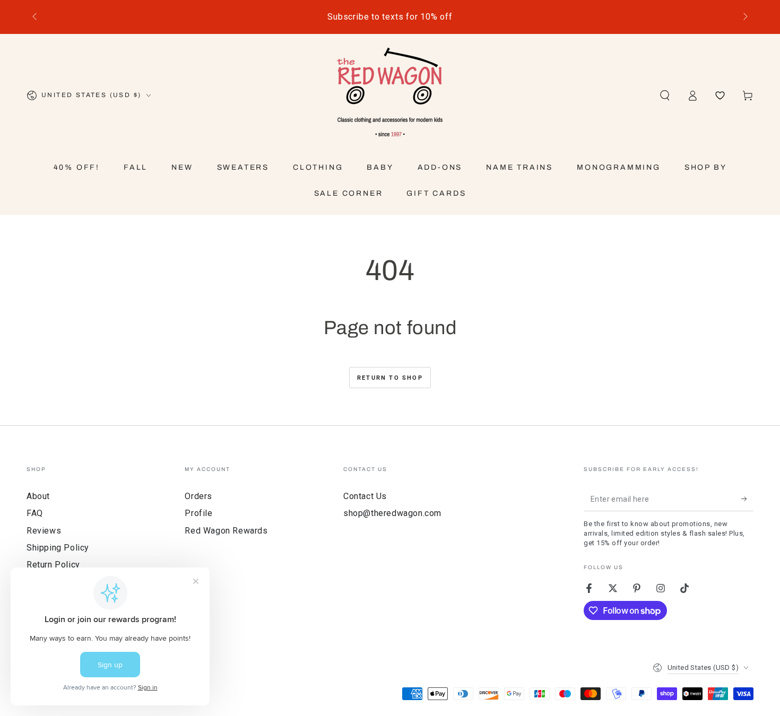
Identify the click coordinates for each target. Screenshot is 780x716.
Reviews (44, 531)
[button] (665, 95)
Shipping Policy (58, 548)
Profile (198, 513)
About (38, 496)
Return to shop (390, 377)
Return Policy (53, 565)
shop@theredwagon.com (392, 513)
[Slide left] (36, 17)
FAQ (35, 513)
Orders (198, 496)
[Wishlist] (720, 95)
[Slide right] (744, 17)
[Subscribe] (747, 499)
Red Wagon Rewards (226, 531)
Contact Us (365, 496)
